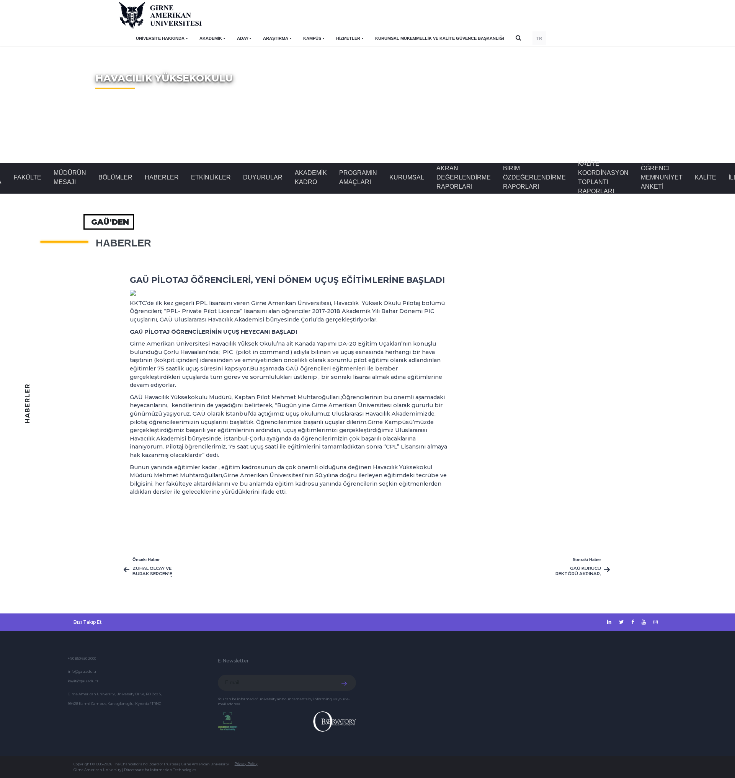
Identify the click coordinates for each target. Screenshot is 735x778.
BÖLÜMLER (115, 177)
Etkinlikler (211, 177)
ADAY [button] (242, 38)
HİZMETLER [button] (348, 38)
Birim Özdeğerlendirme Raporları (534, 177)
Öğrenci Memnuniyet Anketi (662, 177)
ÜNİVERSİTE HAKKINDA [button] (160, 38)
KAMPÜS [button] (312, 38)
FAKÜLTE (27, 177)
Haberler (162, 177)
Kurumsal (406, 177)
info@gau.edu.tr (82, 671)
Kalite (705, 177)
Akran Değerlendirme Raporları (463, 177)
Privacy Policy (246, 764)
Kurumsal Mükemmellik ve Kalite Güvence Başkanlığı (439, 38)
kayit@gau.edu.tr (83, 681)
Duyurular (263, 177)
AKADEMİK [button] (210, 38)
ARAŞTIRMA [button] (275, 38)
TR (539, 38)
